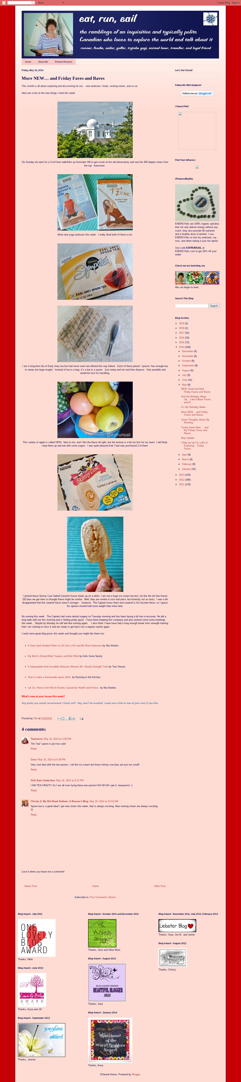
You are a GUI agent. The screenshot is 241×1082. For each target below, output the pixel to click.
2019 (182, 323)
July (184, 375)
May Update (187, 438)
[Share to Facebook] (70, 719)
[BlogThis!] (63, 719)
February (187, 464)
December (188, 351)
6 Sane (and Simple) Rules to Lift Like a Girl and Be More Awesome (65, 645)
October (186, 360)
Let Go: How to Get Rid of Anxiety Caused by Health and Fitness (63, 687)
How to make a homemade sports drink (49, 677)
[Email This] (59, 719)
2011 (182, 484)
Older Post (160, 886)
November (188, 356)
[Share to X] (66, 719)
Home (28, 62)
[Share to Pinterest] (74, 719)
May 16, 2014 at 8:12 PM (70, 780)
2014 (182, 347)
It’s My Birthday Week (193, 407)
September (188, 365)
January (186, 469)
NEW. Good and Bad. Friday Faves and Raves (196, 390)
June (185, 379)
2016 (182, 337)
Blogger (136, 1074)
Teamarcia (37, 738)
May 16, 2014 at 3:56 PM (57, 738)
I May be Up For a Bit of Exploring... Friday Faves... (194, 445)
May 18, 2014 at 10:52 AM (103, 801)
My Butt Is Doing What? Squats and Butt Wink (53, 656)
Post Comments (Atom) (103, 897)
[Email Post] (81, 718)
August (186, 370)
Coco (34, 759)
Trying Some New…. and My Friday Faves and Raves (194, 430)
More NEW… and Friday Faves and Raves (194, 413)
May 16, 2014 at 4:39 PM (51, 759)
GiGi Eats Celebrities (43, 780)
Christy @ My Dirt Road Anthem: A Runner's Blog (59, 801)
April (185, 454)
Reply (34, 748)
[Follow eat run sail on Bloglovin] (197, 95)
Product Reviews (63, 62)
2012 (182, 479)
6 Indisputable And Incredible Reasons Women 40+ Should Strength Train (68, 666)
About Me (43, 62)
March (186, 459)
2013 (182, 474)
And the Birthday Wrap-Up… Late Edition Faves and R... (196, 399)
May (185, 384)
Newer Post (30, 886)
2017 (182, 332)
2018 (182, 328)
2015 (182, 342)
